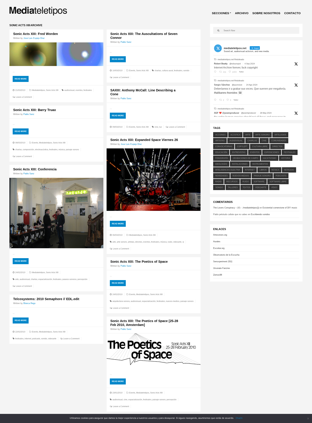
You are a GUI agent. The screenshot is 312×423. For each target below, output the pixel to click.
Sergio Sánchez (222, 85)
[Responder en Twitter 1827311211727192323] (216, 100)
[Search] (218, 30)
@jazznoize (237, 85)
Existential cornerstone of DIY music (280, 207)
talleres (233, 187)
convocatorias (223, 146)
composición (28, 149)
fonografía (221, 158)
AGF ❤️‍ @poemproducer (226, 113)
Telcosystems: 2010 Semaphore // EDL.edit (46, 299)
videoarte (177, 242)
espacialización (45, 279)
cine (156, 127)
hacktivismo (269, 158)
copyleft (242, 146)
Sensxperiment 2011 (222, 261)
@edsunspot (235, 64)
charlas (158, 70)
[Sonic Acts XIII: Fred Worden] (56, 54)
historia (285, 158)
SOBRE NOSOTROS (266, 13)
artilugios (280, 135)
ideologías (221, 164)
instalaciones (239, 164)
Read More (21, 79)
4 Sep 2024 (250, 64)
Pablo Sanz (126, 42)
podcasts (36, 338)
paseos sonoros (69, 279)
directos (138, 242)
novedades (221, 176)
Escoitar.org (218, 248)
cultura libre (259, 146)
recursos (232, 181)
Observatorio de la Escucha (226, 255)
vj (183, 242)
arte (114, 242)
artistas (131, 242)
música (61, 149)
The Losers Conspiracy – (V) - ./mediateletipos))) (236, 207)
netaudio (289, 170)
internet (28, 338)
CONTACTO (292, 13)
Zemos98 (217, 275)
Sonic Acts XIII (52, 90)
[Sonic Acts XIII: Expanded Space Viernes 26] (154, 179)
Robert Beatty (221, 63)
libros (263, 170)
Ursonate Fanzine (221, 268)
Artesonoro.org (220, 235)
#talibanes (220, 92)
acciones (220, 135)
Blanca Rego (29, 303)
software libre (277, 181)
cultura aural (167, 70)
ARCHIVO (241, 13)
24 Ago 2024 (251, 85)
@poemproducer (248, 113)
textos (246, 187)
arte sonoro (122, 242)
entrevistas (238, 152)
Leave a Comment (24, 97)
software (259, 181)
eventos (79, 90)
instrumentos (260, 164)
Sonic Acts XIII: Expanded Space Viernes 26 (144, 140)
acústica (235, 135)
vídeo (274, 187)
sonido (186, 70)
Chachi (239, 418)
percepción (82, 279)
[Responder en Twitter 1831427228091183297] (216, 72)
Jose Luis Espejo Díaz (34, 38)
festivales (88, 90)
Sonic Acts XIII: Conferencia (35, 169)
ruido (170, 242)
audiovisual (69, 90)
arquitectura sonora (121, 301)
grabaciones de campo (245, 158)
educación (221, 152)
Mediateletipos (38, 90)
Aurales (216, 241)
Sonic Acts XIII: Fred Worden (35, 34)
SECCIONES (220, 13)
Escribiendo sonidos (260, 214)
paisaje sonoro (72, 149)
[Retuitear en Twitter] (215, 59)
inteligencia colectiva (227, 170)
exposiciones (271, 152)
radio (218, 181)
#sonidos (232, 92)
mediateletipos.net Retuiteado (231, 59)
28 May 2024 (266, 113)
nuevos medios (172, 301)
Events (132, 70)
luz (160, 127)
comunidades (278, 140)
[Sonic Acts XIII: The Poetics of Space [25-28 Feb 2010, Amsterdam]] (154, 351)
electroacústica (41, 149)
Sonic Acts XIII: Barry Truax (34, 110)
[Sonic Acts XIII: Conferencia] (56, 213)
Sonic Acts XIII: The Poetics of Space (139, 261)
